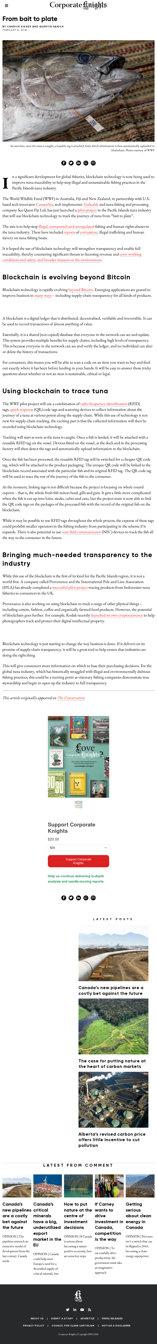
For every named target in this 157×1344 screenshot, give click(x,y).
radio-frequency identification (103, 403)
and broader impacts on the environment (69, 259)
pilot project (87, 210)
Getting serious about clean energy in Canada (138, 1216)
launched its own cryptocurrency (117, 615)
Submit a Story (62, 1318)
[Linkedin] (78, 163)
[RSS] (89, 1309)
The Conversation (71, 697)
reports (69, 232)
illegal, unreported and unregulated (66, 226)
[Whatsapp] (85, 163)
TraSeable (91, 204)
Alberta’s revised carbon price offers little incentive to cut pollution (112, 1140)
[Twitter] (71, 163)
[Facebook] (63, 163)
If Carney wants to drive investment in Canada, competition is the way (109, 1222)
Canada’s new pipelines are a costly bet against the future (16, 1216)
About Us (37, 1318)
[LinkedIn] (74, 1309)
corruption (88, 232)
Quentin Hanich (51, 27)
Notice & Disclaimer (116, 1326)
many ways (43, 295)
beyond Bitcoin (80, 289)
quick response (21, 409)
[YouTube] (82, 1309)
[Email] (93, 163)
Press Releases (112, 1318)
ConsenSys (44, 204)
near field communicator (81, 531)
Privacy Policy (33, 1326)
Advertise (87, 1318)
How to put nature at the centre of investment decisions (78, 1216)
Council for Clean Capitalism (73, 1326)
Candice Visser (19, 27)
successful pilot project (70, 587)
